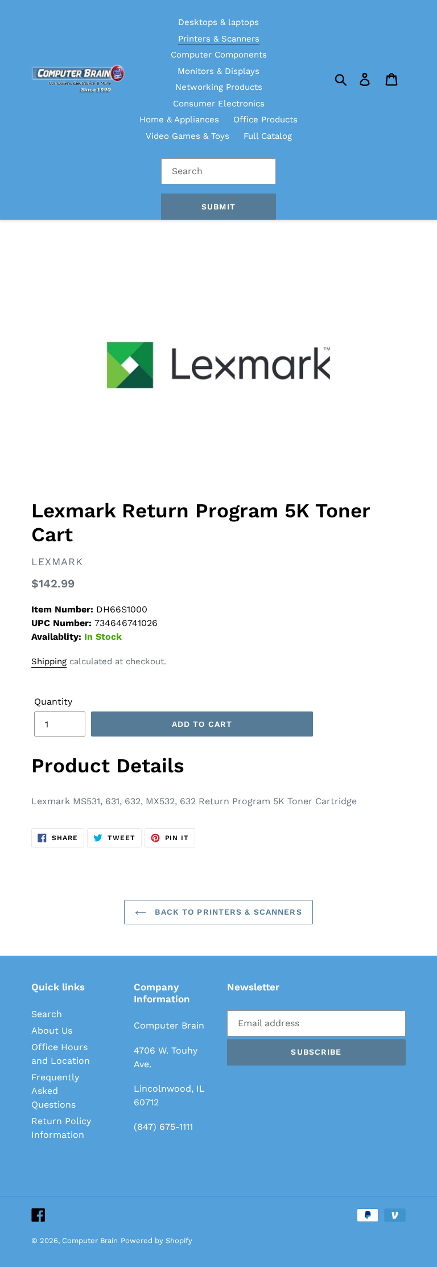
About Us (51, 1030)
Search (46, 1014)
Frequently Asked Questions (55, 1091)
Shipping (49, 661)
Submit (218, 206)
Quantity (53, 701)
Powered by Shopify (156, 1240)
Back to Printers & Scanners (227, 911)
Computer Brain (90, 1240)
